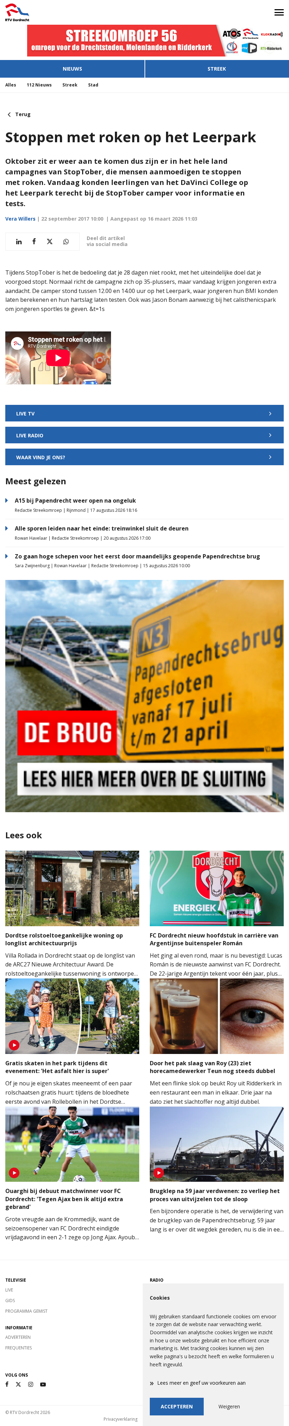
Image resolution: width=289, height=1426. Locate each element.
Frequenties (18, 1348)
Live (9, 1290)
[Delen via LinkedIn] (19, 241)
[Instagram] (30, 1385)
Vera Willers (20, 218)
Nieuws (72, 68)
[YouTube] (43, 1385)
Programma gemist (26, 1311)
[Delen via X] (49, 241)
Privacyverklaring (120, 1419)
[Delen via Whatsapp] (66, 241)
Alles (10, 85)
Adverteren (18, 1337)
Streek (217, 68)
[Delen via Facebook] (34, 241)
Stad (93, 85)
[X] (18, 1385)
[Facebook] (6, 1385)
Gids (10, 1301)
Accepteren (177, 1406)
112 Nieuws (39, 85)
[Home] (72, 12)
